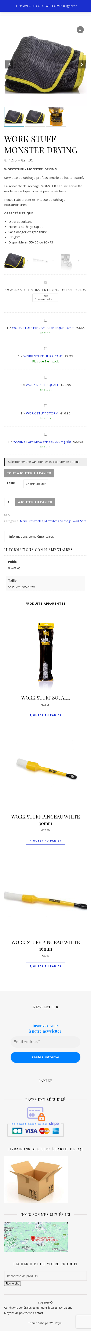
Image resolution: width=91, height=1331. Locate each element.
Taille (45, 296)
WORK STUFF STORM (42, 413)
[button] (82, 64)
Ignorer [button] (71, 6)
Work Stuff (79, 521)
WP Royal (56, 1323)
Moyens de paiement (18, 1313)
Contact (38, 1313)
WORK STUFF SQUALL (42, 385)
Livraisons (65, 1307)
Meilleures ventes (31, 521)
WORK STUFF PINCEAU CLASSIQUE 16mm (43, 327)
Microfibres (51, 521)
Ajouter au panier (35, 502)
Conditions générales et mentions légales (31, 1307)
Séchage (66, 521)
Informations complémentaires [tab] (31, 536)
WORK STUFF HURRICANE (43, 356)
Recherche (12, 1283)
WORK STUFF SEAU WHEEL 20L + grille (42, 441)
